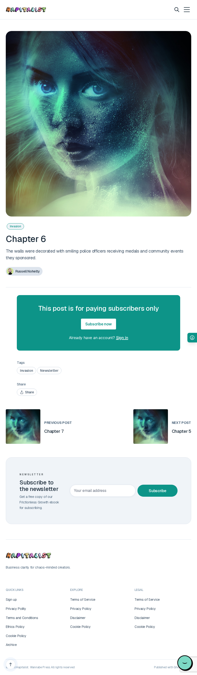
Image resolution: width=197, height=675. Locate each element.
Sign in (122, 337)
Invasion (15, 226)
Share (29, 392)
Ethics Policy (15, 627)
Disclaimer (78, 618)
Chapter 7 (53, 431)
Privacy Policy (81, 609)
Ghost (177, 667)
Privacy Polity (16, 609)
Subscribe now (98, 324)
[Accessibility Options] (192, 337)
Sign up (11, 599)
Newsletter (49, 370)
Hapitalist (22, 667)
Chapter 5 (181, 431)
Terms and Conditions (22, 618)
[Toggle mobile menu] (186, 9)
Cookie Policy (16, 636)
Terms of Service (82, 599)
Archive (11, 645)
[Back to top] (10, 664)
